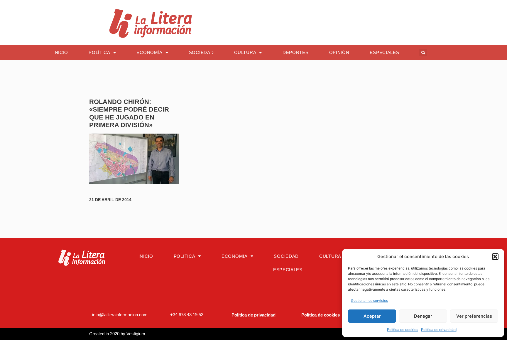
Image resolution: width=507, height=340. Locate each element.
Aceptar (372, 316)
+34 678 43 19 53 (186, 314)
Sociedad (201, 52)
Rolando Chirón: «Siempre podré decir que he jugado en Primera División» (129, 113)
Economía (149, 52)
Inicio (60, 52)
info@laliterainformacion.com (120, 314)
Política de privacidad (439, 329)
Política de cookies (402, 329)
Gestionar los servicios (369, 300)
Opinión (339, 52)
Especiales (384, 52)
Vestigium (135, 333)
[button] (495, 257)
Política (99, 52)
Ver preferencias (474, 316)
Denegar (423, 316)
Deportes (296, 52)
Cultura (245, 52)
